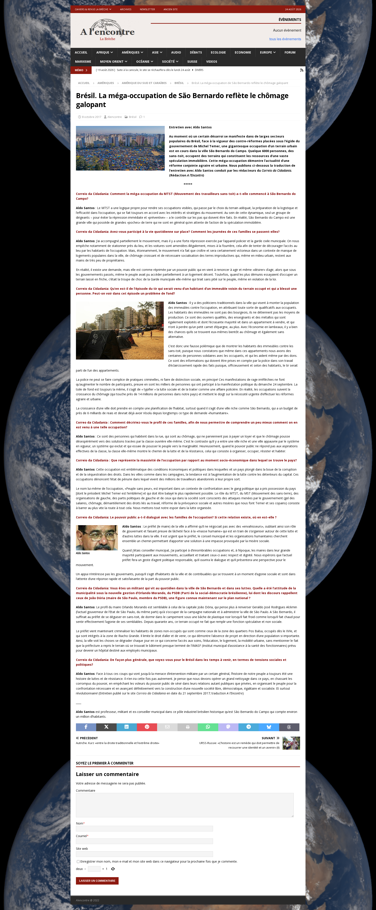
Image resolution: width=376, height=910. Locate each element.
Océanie (142, 61)
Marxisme (83, 61)
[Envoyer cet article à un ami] (167, 727)
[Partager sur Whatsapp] (208, 727)
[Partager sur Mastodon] (228, 727)
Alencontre (114, 117)
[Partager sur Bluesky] (269, 727)
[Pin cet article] (147, 727)
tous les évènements (285, 38)
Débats (196, 52)
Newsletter (147, 9)
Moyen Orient (112, 61)
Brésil (132, 117)
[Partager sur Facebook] (86, 727)
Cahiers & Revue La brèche (91, 9)
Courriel (81, 836)
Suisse (192, 61)
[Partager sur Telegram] (248, 727)
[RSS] (302, 70)
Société (168, 61)
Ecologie (218, 52)
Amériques (130, 52)
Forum (290, 52)
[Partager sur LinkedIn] (127, 727)
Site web (82, 848)
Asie (155, 52)
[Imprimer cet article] (188, 727)
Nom (79, 823)
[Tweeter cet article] (106, 727)
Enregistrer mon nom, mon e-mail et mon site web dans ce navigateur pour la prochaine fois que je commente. (158, 861)
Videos (211, 61)
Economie (243, 52)
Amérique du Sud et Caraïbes (144, 83)
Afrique (102, 52)
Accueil (81, 52)
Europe (266, 52)
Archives (125, 9)
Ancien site (171, 9)
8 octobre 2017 (91, 117)
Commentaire (85, 790)
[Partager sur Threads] (289, 727)
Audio (176, 52)
